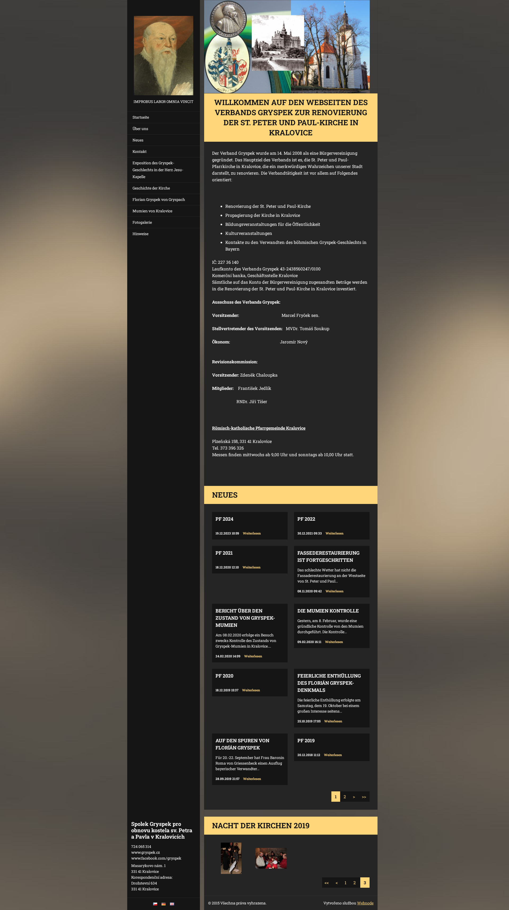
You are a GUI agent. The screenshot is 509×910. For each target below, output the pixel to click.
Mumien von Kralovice (152, 210)
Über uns (140, 128)
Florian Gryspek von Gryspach (159, 199)
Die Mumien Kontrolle (328, 610)
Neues (138, 140)
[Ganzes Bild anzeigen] (231, 858)
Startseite (141, 117)
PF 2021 (224, 553)
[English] (172, 904)
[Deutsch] (163, 904)
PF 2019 (306, 740)
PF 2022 (306, 519)
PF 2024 (224, 519)
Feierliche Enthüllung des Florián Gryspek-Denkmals (329, 682)
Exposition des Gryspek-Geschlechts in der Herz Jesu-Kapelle (158, 169)
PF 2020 (224, 675)
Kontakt (140, 151)
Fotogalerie (142, 222)
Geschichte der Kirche (151, 188)
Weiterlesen (252, 533)
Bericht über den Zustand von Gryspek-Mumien (245, 617)
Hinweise (140, 233)
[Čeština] (155, 904)
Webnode (365, 902)
